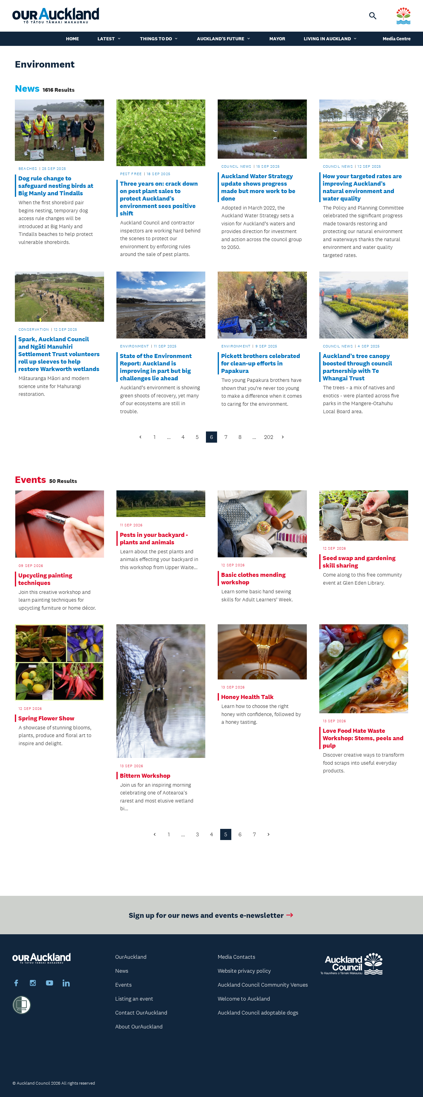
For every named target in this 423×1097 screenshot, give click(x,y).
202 (268, 437)
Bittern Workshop (145, 775)
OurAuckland (130, 956)
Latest (106, 39)
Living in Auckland (327, 39)
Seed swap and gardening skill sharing (359, 561)
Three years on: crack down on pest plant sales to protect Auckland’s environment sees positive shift (159, 198)
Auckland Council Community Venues (263, 984)
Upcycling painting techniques (45, 579)
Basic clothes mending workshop (253, 578)
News (121, 970)
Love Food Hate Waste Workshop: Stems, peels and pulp (363, 738)
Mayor (277, 39)
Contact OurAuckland (141, 1012)
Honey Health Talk (247, 697)
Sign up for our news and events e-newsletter (206, 915)
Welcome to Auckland (244, 998)
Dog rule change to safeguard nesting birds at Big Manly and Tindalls (55, 186)
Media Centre (397, 39)
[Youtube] (49, 984)
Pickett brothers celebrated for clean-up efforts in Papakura (260, 363)
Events (123, 984)
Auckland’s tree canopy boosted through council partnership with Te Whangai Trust (357, 367)
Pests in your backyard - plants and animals (154, 538)
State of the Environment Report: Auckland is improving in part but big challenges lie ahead (156, 367)
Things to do (156, 39)
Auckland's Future (220, 39)
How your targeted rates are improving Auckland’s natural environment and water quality (362, 187)
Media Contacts (236, 956)
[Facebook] (16, 984)
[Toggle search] (373, 16)
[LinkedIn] (66, 984)
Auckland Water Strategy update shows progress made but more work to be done (258, 187)
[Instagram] (33, 984)
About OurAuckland (139, 1026)
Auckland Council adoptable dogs (258, 1012)
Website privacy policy (244, 970)
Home (72, 39)
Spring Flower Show (46, 718)
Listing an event (134, 998)
